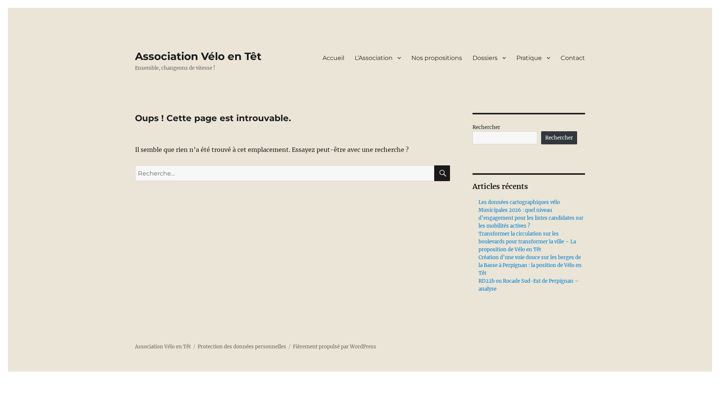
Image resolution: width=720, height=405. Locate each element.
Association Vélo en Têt (198, 56)
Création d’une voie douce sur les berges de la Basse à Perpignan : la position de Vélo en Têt (530, 265)
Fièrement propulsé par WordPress (334, 347)
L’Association (374, 58)
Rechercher (486, 127)
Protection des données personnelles (242, 347)
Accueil (333, 58)
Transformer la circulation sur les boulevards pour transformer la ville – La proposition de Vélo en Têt (527, 242)
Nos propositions (436, 58)
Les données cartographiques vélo (519, 202)
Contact (573, 58)
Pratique (529, 58)
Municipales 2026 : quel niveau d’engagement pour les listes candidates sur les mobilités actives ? (531, 218)
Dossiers (485, 58)
